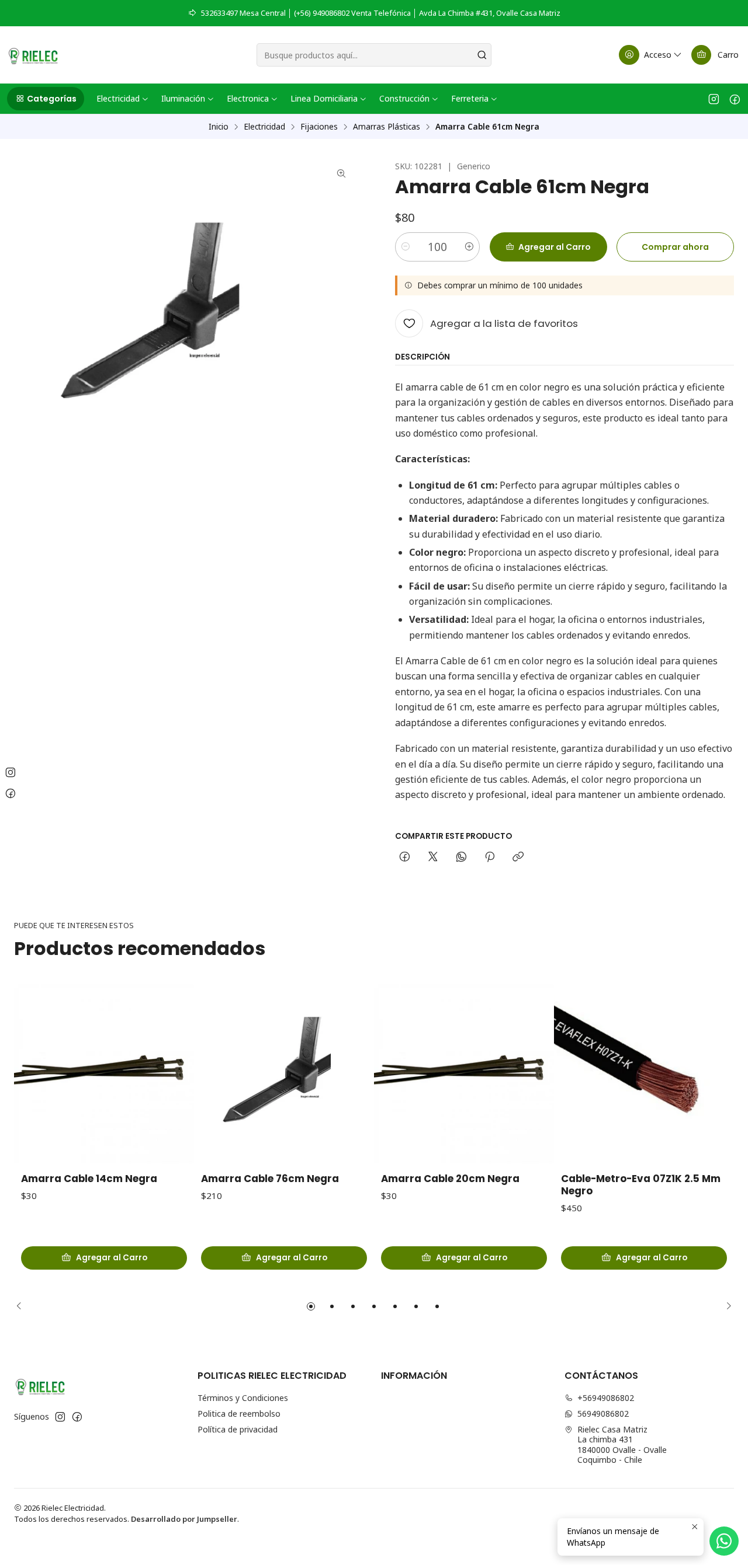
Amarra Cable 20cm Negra (450, 1179)
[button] (45, 98)
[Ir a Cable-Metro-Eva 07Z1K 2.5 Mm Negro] (644, 1073)
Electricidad (264, 127)
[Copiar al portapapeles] (518, 857)
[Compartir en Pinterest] (490, 857)
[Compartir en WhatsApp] (461, 857)
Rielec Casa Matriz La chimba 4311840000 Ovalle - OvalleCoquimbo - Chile (622, 1445)
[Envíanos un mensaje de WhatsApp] (724, 1541)
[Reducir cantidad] (405, 247)
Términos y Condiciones (243, 1397)
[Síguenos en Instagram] (714, 98)
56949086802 (603, 1413)
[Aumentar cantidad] (469, 247)
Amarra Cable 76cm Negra (270, 1179)
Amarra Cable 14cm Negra (89, 1179)
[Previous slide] (23, 1306)
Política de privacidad (238, 1429)
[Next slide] (725, 1306)
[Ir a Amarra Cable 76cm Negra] (284, 1073)
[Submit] (481, 55)
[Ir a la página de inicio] (33, 54)
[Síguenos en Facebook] (735, 98)
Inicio (218, 127)
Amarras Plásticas (386, 127)
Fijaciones (319, 127)
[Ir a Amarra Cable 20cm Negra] (464, 1073)
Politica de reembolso (239, 1413)
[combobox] (374, 55)
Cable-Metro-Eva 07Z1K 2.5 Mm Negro (641, 1185)
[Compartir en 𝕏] (433, 857)
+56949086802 (605, 1397)
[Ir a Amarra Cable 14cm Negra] (104, 1073)
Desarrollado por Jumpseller (184, 1519)
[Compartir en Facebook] (404, 857)
